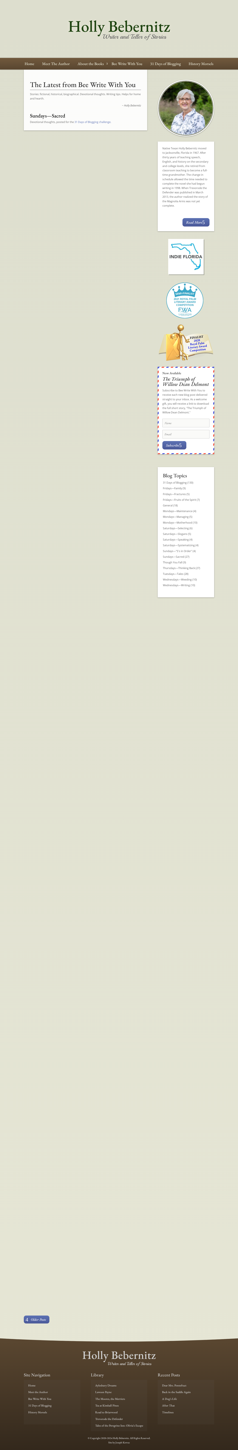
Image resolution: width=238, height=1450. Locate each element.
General (168, 505)
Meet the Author (38, 1392)
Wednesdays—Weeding (177, 579)
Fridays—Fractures (174, 494)
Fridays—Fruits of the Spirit (179, 500)
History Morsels (201, 64)
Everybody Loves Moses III (56, 1219)
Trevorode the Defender (109, 1419)
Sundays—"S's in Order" (177, 551)
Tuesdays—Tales (173, 574)
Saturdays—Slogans (175, 534)
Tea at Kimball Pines (107, 1405)
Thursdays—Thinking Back (179, 568)
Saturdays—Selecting (176, 528)
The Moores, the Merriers (110, 1399)
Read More (131, 238)
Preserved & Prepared (51, 696)
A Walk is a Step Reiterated (57, 934)
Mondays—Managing (176, 517)
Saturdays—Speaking (176, 539)
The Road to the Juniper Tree (59, 458)
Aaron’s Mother (44, 1173)
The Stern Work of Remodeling (62, 220)
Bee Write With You (127, 64)
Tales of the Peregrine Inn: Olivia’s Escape (119, 1425)
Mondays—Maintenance (178, 511)
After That (168, 1405)
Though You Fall (172, 562)
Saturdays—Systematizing (179, 545)
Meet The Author (56, 64)
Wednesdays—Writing (176, 585)
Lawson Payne (103, 1392)
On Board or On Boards (53, 1054)
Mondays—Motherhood (177, 522)
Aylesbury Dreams (105, 1385)
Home (29, 64)
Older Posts (38, 1319)
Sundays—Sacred (55, 230)
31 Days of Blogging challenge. (92, 122)
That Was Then (44, 577)
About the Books (91, 64)
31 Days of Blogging (165, 64)
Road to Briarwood (106, 1412)
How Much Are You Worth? (58, 815)
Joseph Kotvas (122, 1442)
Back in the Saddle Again (176, 1392)
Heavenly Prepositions (51, 339)
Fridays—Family (172, 488)
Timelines (168, 1412)
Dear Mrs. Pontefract (174, 1385)
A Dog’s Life (169, 1399)
